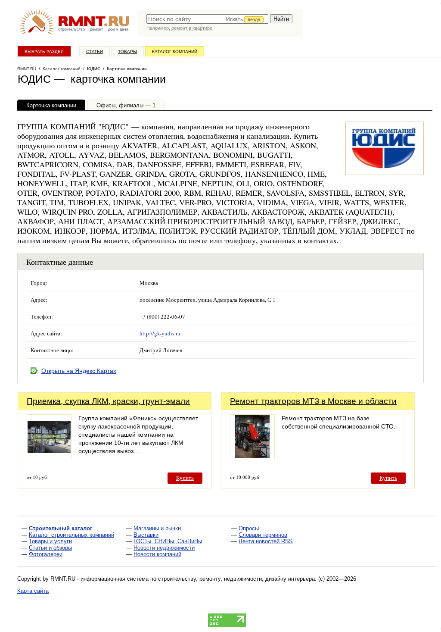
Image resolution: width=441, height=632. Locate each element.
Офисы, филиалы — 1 (125, 105)
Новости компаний (157, 554)
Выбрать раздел (44, 51)
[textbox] (207, 19)
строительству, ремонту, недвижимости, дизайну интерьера (236, 579)
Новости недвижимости (164, 547)
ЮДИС (93, 68)
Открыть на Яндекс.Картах (78, 370)
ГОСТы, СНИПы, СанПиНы (168, 541)
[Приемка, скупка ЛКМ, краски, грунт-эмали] (49, 457)
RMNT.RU (26, 68)
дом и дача (118, 29)
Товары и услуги (50, 541)
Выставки (146, 535)
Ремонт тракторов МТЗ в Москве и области (313, 401)
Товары (127, 51)
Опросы (249, 528)
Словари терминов (263, 535)
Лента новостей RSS (266, 541)
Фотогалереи (45, 554)
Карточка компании (51, 105)
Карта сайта (33, 591)
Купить (185, 478)
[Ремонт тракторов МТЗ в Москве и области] (252, 457)
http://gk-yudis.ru (160, 333)
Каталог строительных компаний (71, 535)
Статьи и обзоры (50, 547)
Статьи (94, 51)
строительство (71, 29)
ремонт (96, 29)
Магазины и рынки (157, 528)
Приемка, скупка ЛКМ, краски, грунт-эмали (108, 401)
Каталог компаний (174, 51)
